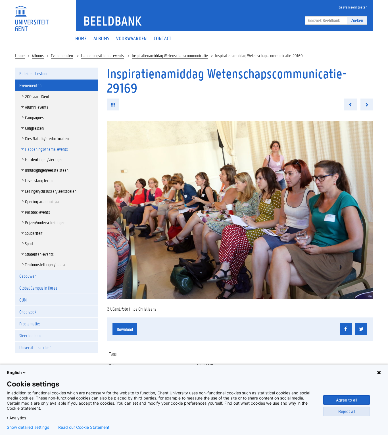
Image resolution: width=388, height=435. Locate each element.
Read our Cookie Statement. (84, 427)
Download (125, 329)
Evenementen (62, 55)
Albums (38, 55)
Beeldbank (112, 21)
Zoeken (357, 20)
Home (20, 55)
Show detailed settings (28, 427)
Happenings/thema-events (102, 55)
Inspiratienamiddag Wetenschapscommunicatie (170, 55)
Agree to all (346, 400)
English (14, 372)
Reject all (346, 411)
